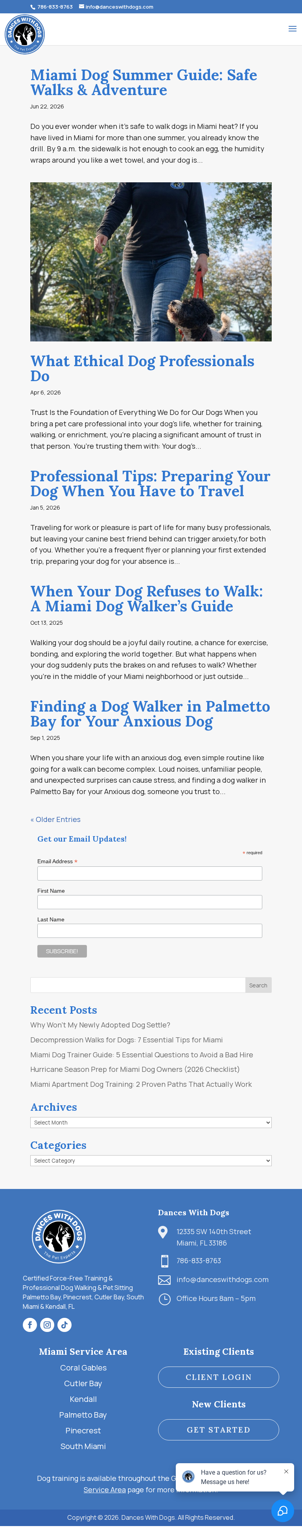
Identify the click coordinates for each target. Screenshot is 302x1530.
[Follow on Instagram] (47, 1325)
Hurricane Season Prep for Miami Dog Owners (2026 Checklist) (135, 1069)
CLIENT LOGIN (219, 1377)
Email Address (57, 861)
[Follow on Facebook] (30, 1325)
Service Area (105, 1489)
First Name (51, 891)
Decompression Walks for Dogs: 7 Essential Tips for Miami (126, 1039)
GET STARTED (218, 1430)
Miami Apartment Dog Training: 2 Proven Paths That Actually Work (141, 1084)
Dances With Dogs (193, 1212)
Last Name (50, 919)
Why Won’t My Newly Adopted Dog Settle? (100, 1024)
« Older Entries (55, 819)
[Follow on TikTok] (64, 1325)
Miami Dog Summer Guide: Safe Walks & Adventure (143, 82)
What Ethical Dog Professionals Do (142, 368)
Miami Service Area (83, 1351)
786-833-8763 (54, 6)
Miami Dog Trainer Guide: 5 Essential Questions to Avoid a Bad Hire (141, 1054)
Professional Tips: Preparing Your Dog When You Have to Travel (150, 483)
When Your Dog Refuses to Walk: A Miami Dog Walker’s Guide (146, 598)
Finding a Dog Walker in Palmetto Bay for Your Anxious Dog (150, 713)
